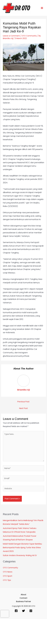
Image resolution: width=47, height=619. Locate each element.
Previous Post (23, 401)
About (23, 594)
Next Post (23, 408)
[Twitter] (23, 610)
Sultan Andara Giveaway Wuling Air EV (20, 555)
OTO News (7, 572)
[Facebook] (16, 610)
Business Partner (23, 601)
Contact (23, 598)
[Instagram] (30, 610)
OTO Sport (7, 576)
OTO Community (29, 36)
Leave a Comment (11, 36)
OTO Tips (7, 580)
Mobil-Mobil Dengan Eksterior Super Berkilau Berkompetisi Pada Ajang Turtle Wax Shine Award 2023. (22, 547)
